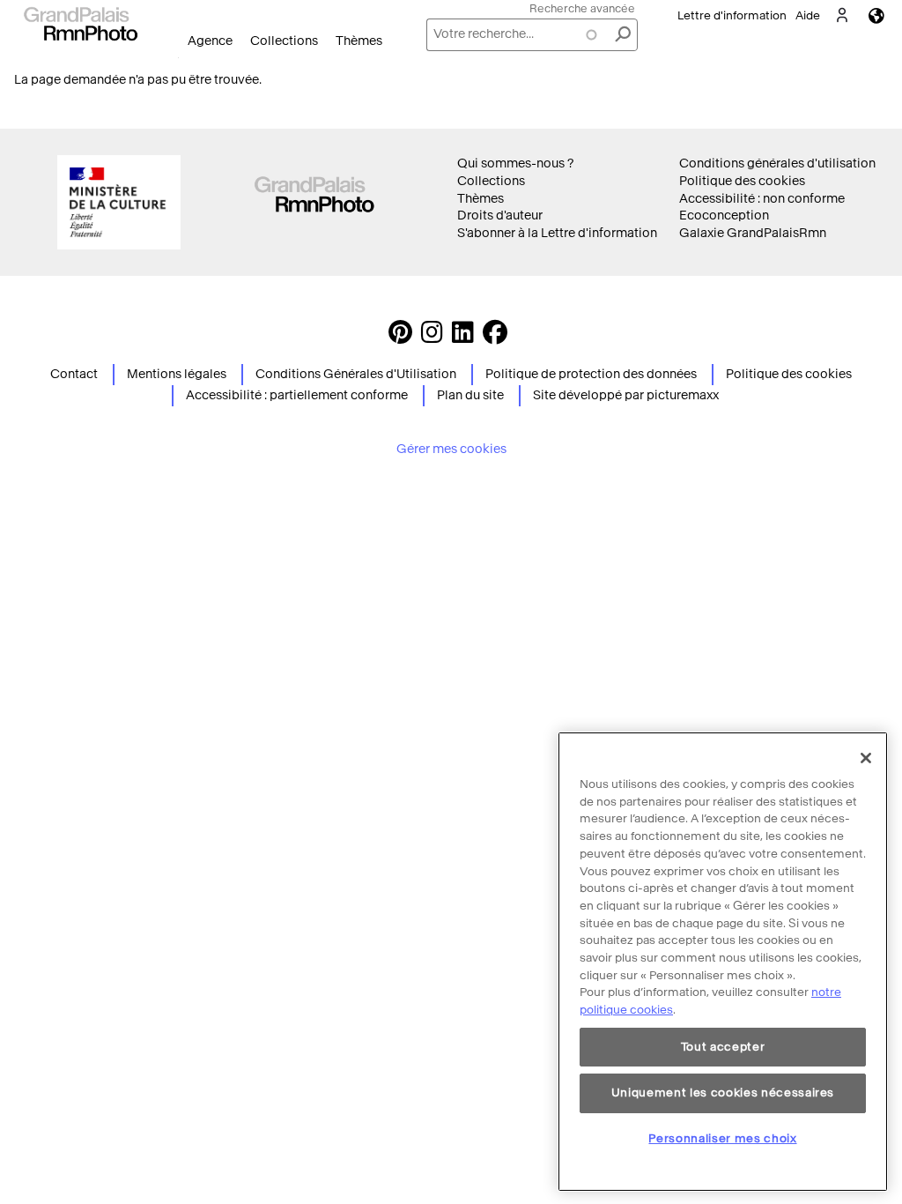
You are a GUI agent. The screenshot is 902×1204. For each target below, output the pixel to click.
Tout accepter (723, 1046)
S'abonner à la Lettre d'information (557, 233)
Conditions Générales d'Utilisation (355, 374)
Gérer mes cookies (451, 449)
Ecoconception (724, 215)
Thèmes (359, 41)
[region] (723, 962)
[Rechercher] (623, 35)
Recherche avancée (582, 8)
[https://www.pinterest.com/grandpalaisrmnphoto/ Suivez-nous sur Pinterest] (400, 337)
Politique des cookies (742, 181)
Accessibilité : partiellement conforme (297, 395)
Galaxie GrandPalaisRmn (752, 233)
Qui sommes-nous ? (515, 163)
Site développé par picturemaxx (626, 395)
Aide (807, 15)
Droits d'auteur (500, 215)
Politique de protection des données (591, 374)
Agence (210, 41)
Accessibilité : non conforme (762, 198)
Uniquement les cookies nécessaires (722, 1092)
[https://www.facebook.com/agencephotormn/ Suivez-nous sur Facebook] (495, 337)
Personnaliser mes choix (722, 1138)
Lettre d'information (732, 15)
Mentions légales (176, 374)
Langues (876, 15)
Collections (284, 41)
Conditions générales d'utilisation (777, 163)
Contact (74, 374)
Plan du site (470, 395)
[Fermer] (866, 758)
